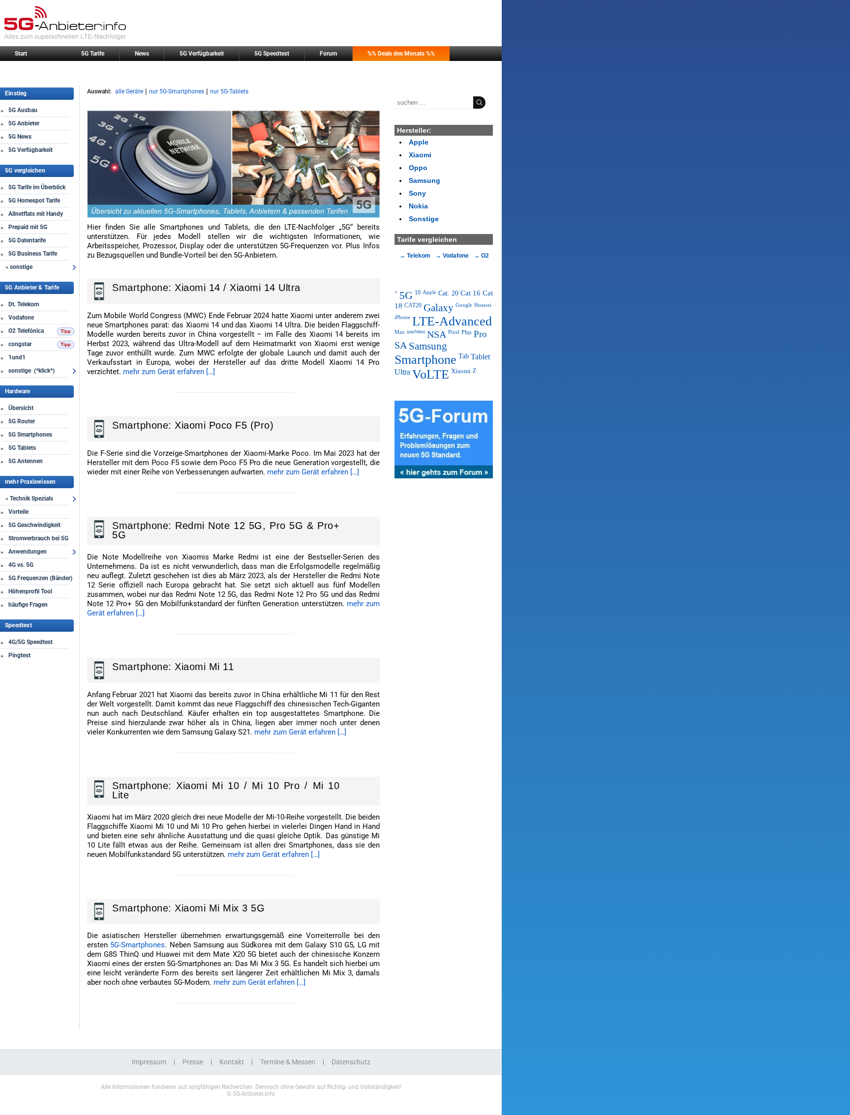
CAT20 (413, 305)
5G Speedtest (271, 53)
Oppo (418, 168)
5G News (19, 136)
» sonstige (18, 267)
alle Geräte (129, 91)
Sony (417, 193)
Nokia (418, 206)
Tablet (480, 356)
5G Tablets (22, 447)
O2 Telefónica (26, 330)
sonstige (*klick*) (31, 370)
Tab (463, 356)
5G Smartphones (30, 434)
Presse (192, 1061)
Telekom (418, 255)
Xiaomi (420, 155)
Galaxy (439, 308)
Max (400, 332)
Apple (418, 142)
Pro (480, 334)
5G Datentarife (27, 240)
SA (401, 345)
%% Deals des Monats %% (401, 53)
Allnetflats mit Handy (35, 213)
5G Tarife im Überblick (36, 187)
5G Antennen (25, 461)
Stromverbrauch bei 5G (38, 538)
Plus (466, 332)
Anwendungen (27, 551)
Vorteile (18, 511)
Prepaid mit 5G (27, 227)
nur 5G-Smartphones (176, 91)
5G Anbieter (23, 123)
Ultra (402, 372)
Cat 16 (470, 293)
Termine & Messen (287, 1061)
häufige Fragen (28, 604)
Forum (328, 53)
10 (418, 292)
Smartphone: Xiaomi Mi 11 (173, 666)
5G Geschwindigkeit (34, 525)
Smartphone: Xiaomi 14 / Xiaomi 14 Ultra (206, 287)
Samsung (424, 180)
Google (463, 305)
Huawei (482, 305)
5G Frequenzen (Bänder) (40, 578)
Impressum (149, 1061)
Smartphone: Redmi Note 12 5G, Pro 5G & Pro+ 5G (225, 530)
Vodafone (21, 317)
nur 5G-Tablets (229, 91)
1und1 (17, 357)
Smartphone (425, 359)
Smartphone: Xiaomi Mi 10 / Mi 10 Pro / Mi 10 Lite (225, 790)
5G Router (21, 421)
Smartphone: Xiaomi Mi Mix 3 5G (188, 908)
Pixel (453, 332)
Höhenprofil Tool (30, 591)
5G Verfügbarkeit (202, 53)
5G (406, 295)
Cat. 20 (448, 293)
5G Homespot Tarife (34, 200)
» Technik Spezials (29, 498)
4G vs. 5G (20, 564)
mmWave (416, 331)
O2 (485, 255)
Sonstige (424, 219)
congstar (19, 344)
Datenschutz (351, 1061)
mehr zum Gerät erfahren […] (169, 371)
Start (21, 53)
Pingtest (19, 655)
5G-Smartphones (137, 944)
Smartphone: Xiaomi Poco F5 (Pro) (192, 425)
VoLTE (430, 374)
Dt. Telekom (23, 304)
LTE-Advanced (452, 321)
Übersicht (20, 408)
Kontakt (231, 1061)
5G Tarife (92, 53)
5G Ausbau (22, 110)
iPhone (402, 317)
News (142, 53)
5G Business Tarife (32, 253)
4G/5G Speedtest (30, 642)
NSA (436, 334)
